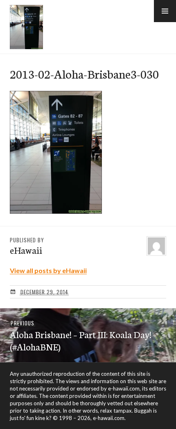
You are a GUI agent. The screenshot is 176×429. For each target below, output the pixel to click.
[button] (165, 11)
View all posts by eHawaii (48, 270)
